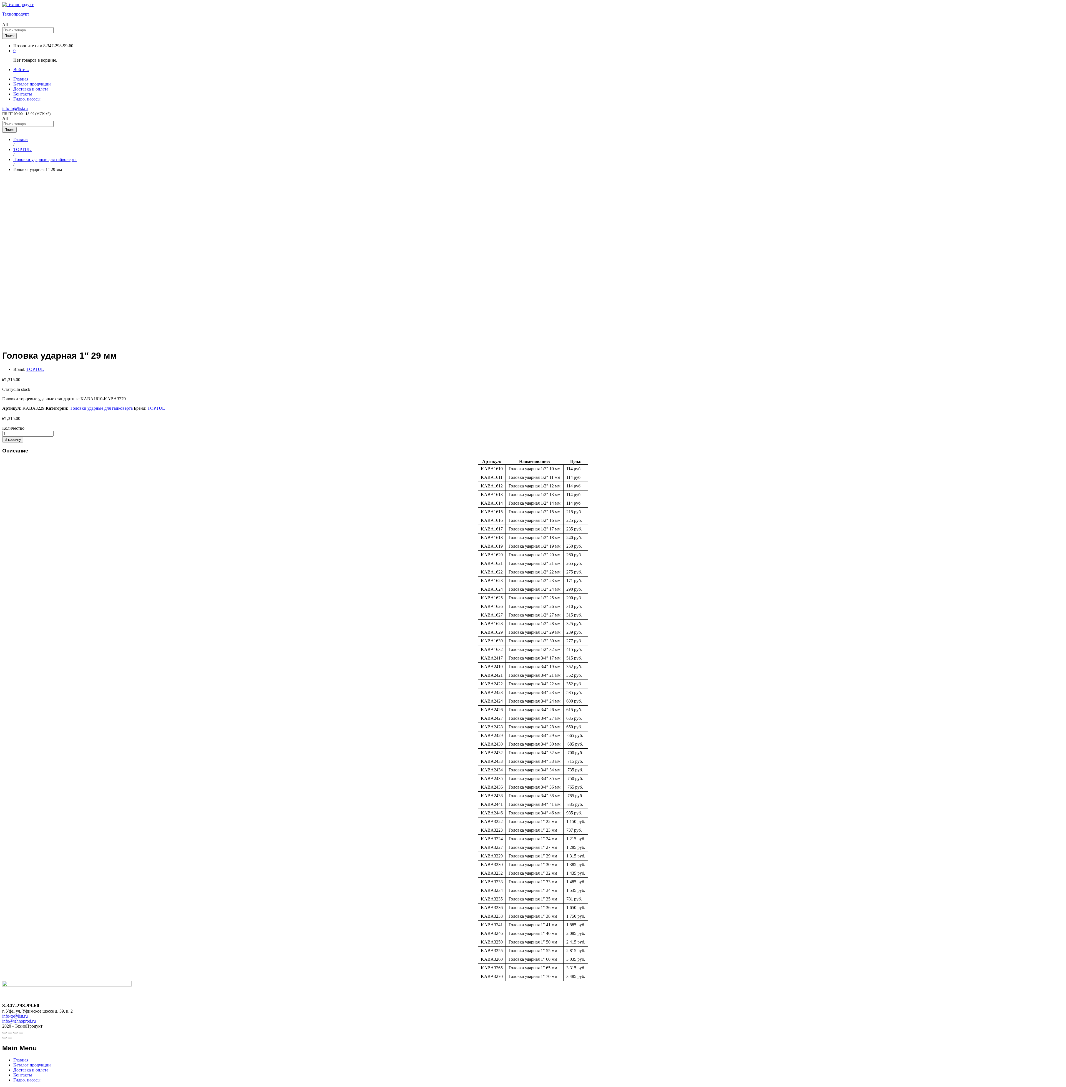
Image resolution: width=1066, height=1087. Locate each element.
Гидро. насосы (27, 99)
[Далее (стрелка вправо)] (10, 1037)
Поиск (9, 36)
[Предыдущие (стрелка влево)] (4, 1037)
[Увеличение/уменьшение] (21, 1032)
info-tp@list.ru (15, 108)
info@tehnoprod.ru (19, 1021)
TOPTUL (35, 369)
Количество (13, 428)
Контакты (22, 94)
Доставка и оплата (30, 89)
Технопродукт (15, 14)
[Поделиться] (10, 1032)
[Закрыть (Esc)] (4, 1032)
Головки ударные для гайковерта (101, 408)
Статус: (9, 389)
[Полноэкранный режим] (15, 1032)
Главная (20, 79)
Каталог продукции (32, 84)
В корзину (12, 439)
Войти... (21, 69)
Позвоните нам (27, 45)
